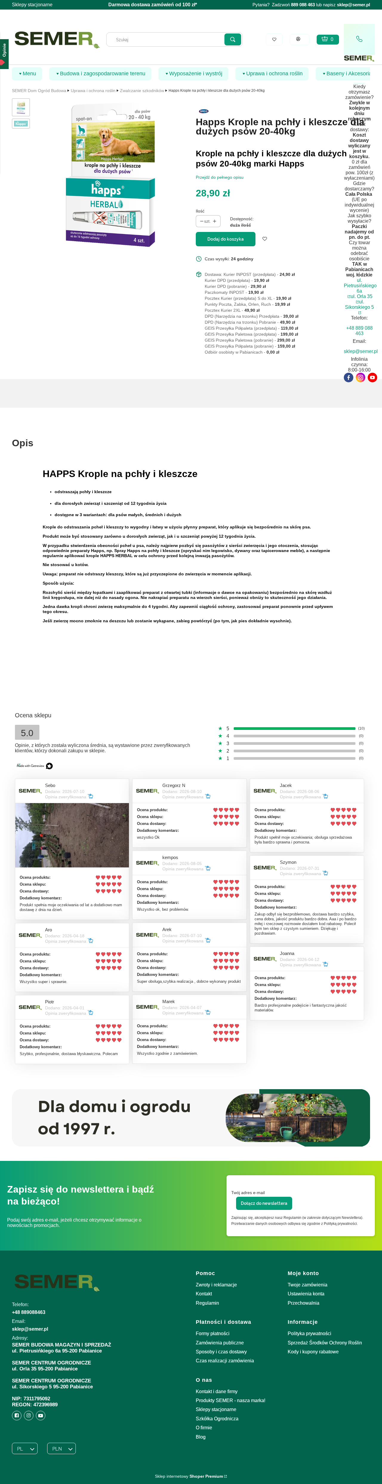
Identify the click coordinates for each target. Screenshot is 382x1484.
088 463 (307, 4)
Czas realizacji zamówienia (225, 1360)
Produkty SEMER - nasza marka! (230, 1400)
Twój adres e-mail (248, 1192)
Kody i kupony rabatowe (313, 1351)
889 (294, 4)
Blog (201, 1436)
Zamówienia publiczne (220, 1342)
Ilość (200, 211)
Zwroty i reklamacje (216, 1284)
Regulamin (207, 1303)
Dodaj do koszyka (225, 239)
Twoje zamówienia (307, 1284)
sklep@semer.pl (353, 4)
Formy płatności (212, 1333)
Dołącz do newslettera (264, 1203)
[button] (232, 39)
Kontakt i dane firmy (217, 1391)
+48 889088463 (28, 1312)
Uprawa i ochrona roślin (93, 90)
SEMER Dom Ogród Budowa (39, 90)
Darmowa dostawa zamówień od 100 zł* (152, 4)
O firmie (204, 1427)
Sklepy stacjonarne (32, 4)
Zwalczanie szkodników (142, 90)
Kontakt (204, 1293)
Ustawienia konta (306, 1293)
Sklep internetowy (189, 1476)
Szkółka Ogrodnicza (217, 1418)
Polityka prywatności (309, 1333)
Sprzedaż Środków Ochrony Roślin (325, 1342)
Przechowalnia (303, 1303)
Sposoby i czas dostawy (221, 1351)
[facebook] (348, 377)
